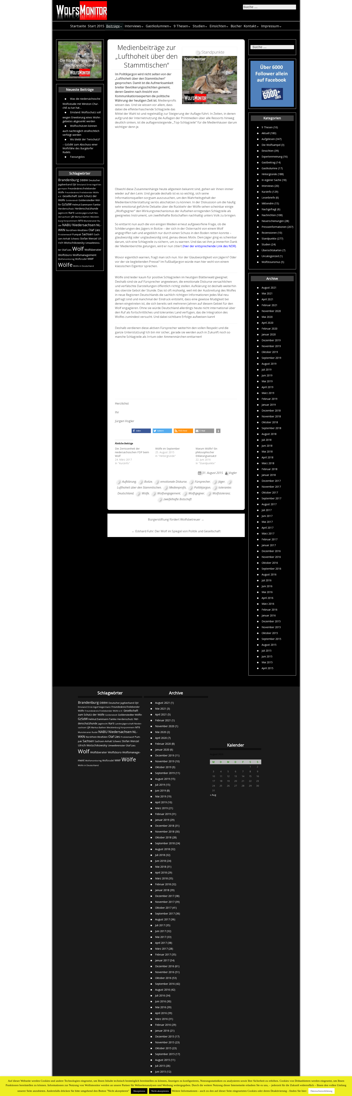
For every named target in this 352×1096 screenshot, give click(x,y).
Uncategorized (270, 256)
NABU (67, 225)
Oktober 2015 (270, 633)
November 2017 (271, 486)
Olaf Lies (94, 230)
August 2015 (269, 644)
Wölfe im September (167, 448)
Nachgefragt (269, 209)
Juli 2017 (267, 510)
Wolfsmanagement (84, 255)
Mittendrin (268, 203)
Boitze (148, 482)
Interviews (133, 26)
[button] (141, 431)
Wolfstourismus (271, 261)
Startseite (78, 26)
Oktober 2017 (270, 492)
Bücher (236, 26)
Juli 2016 (267, 580)
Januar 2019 (269, 404)
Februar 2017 (269, 539)
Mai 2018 (267, 451)
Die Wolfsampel (271, 144)
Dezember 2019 (271, 340)
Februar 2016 (269, 609)
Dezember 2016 (271, 551)
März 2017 (268, 533)
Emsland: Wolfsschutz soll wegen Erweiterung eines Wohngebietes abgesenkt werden (82, 116)
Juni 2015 (267, 656)
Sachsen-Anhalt (103, 741)
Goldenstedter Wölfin (130, 714)
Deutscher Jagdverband (121, 702)
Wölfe (65, 264)
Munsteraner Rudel (88, 732)
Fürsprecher (202, 482)
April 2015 (267, 668)
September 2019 (271, 358)
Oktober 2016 (270, 562)
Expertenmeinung (272, 156)
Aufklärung (129, 482)
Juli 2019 (267, 369)
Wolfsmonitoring (66, 259)
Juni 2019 (267, 375)
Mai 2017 (267, 521)
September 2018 (271, 428)
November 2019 (271, 346)
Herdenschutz (66, 208)
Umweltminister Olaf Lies (121, 745)
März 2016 (268, 603)
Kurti (71, 212)
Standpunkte (269, 238)
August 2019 (269, 363)
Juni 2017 (267, 516)
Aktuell (266, 133)
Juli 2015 (267, 650)
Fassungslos (77, 156)
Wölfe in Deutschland (83, 266)
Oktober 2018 (270, 422)
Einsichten (218, 26)
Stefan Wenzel (88, 238)
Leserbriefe (268, 197)
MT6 (80, 220)
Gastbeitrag (268, 162)
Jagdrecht (63, 213)
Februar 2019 (269, 399)
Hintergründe (269, 174)
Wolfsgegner (196, 493)
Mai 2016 (267, 592)
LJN (72, 216)
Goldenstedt (72, 200)
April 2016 (267, 598)
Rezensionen (269, 232)
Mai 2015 (267, 662)
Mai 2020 (267, 317)
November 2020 (271, 311)
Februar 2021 (269, 305)
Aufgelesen (268, 139)
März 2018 (268, 463)
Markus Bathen (82, 216)
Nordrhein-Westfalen (77, 230)
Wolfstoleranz (221, 493)
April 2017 (267, 527)
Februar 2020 (269, 328)
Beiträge (113, 26)
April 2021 (267, 299)
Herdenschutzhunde (86, 208)
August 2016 (269, 574)
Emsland (81, 184)
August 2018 (269, 434)
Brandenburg (68, 180)
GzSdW (67, 204)
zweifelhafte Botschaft (178, 499)
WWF (90, 259)
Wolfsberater (93, 249)
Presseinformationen (274, 226)
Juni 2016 (267, 586)
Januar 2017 (269, 545)
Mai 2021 (267, 293)
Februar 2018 (269, 469)
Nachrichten (269, 215)
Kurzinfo (267, 191)
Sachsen (87, 234)
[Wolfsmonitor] (81, 10)
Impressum (270, 26)
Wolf (78, 248)
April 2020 (267, 322)
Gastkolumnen (157, 26)
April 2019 (267, 387)
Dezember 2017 (271, 480)
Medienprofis (177, 487)
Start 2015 (96, 26)
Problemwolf (65, 234)
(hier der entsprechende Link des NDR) (209, 246)
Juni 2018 (267, 445)
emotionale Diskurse (173, 482)
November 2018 (271, 416)
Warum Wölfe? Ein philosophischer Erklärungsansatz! (206, 452)
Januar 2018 (269, 475)
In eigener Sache (271, 180)
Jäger (221, 482)
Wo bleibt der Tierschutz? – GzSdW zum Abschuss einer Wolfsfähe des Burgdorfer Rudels (81, 145)
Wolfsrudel (81, 258)
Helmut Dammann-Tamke (86, 204)
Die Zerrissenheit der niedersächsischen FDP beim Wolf (132, 452)
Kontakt (250, 26)
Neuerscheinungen (273, 220)
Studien (199, 26)
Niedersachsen (84, 225)
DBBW (84, 180)
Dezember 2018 (271, 410)
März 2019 (268, 393)
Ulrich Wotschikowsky (92, 745)
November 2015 (271, 627)
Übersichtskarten (272, 250)
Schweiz (75, 238)
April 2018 (267, 457)
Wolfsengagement (168, 493)
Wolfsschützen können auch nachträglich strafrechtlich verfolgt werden (81, 130)
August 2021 (269, 287)
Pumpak (76, 234)
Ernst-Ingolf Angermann (99, 707)
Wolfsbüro (65, 255)
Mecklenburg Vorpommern (121, 727)
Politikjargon (202, 487)
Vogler (233, 473)
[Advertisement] (176, 159)
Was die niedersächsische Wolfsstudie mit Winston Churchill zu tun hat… (81, 103)
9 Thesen (181, 26)
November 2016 (271, 557)
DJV (74, 184)
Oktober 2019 (270, 352)
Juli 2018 (267, 440)
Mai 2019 (267, 381)
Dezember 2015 (271, 621)
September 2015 (271, 639)
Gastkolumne (269, 168)
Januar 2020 (269, 334)
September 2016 (271, 568)
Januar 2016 (269, 615)
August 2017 (269, 504)
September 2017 (271, 498)
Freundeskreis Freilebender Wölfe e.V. (104, 710)
